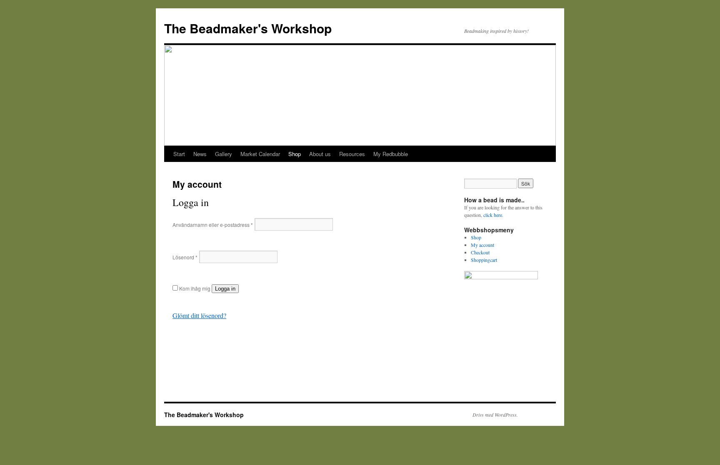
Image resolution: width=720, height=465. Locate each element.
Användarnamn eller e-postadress (212, 224)
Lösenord (185, 257)
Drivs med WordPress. (495, 414)
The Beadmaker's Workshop (248, 28)
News (200, 154)
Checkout (480, 252)
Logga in (225, 289)
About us (320, 154)
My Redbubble (390, 154)
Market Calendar (260, 154)
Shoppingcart (484, 259)
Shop (294, 154)
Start (179, 154)
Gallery (223, 154)
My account (482, 244)
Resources (352, 154)
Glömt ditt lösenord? (199, 315)
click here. (493, 214)
